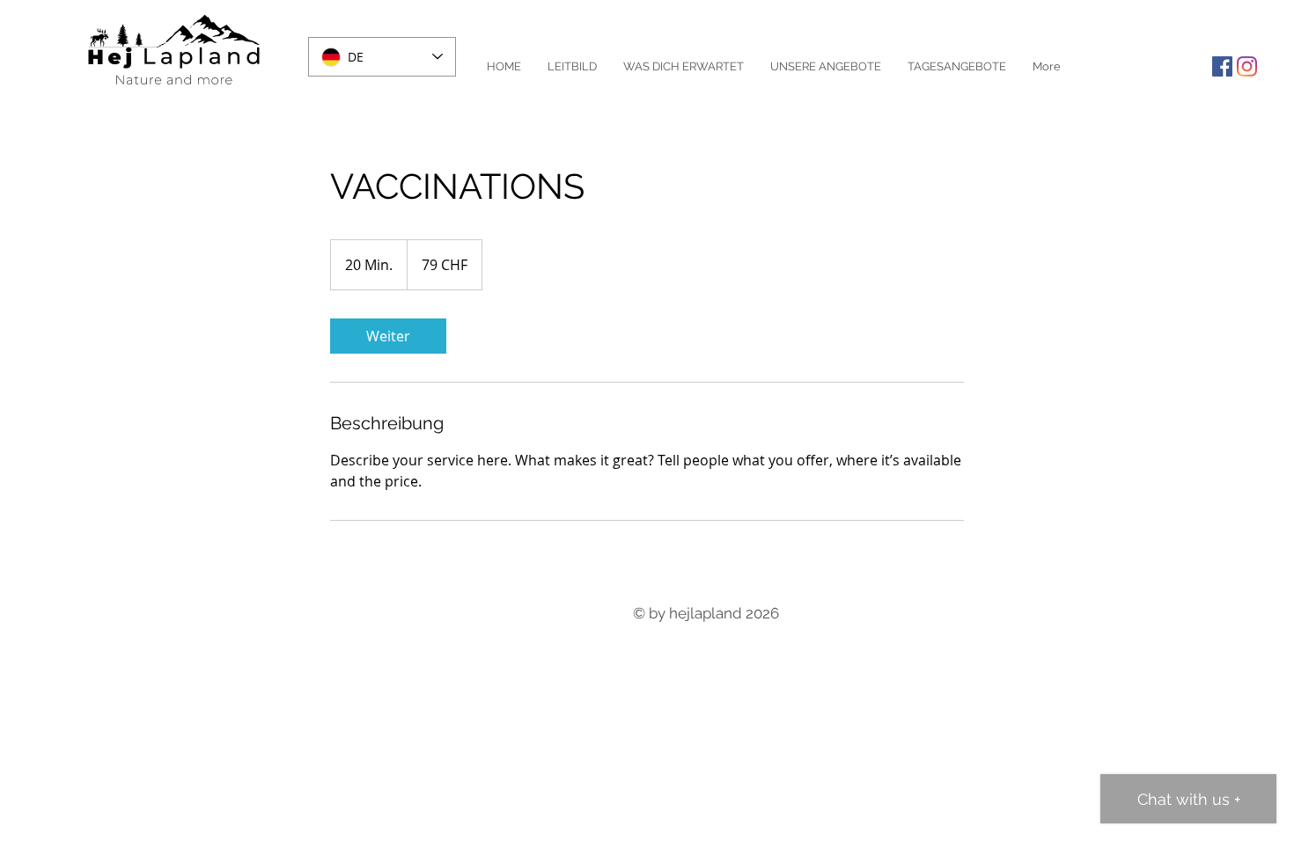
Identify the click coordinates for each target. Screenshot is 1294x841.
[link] (388, 336)
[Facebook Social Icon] (1222, 66)
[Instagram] (1247, 66)
